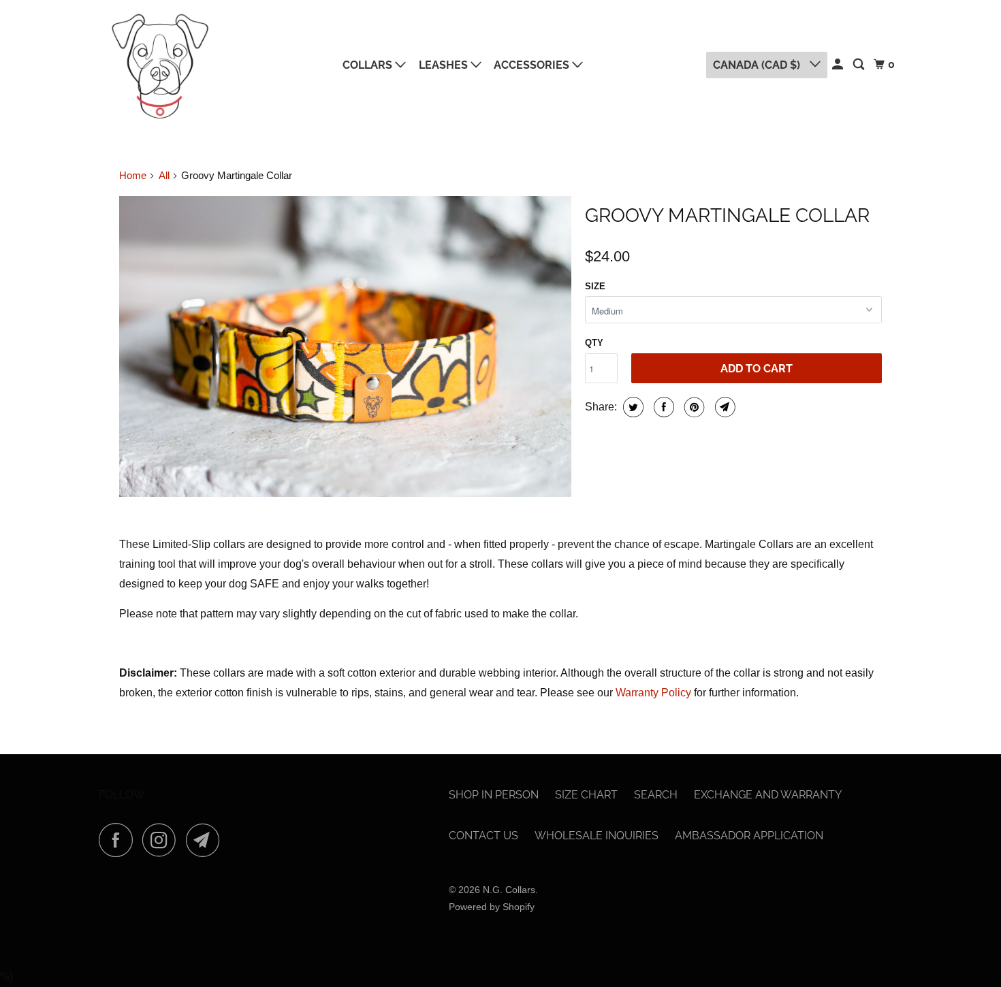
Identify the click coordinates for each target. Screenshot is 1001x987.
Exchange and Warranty (768, 794)
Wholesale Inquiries (596, 835)
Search (656, 794)
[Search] (860, 65)
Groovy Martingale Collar (727, 215)
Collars (369, 65)
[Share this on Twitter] (632, 407)
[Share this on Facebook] (662, 407)
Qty (594, 343)
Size (595, 286)
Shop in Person (494, 794)
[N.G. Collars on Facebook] (119, 840)
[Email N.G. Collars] (206, 840)
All (164, 175)
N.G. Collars (509, 889)
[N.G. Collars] (160, 65)
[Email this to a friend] (723, 407)
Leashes (445, 65)
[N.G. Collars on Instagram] (162, 840)
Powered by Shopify (492, 906)
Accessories (533, 65)
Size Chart (586, 794)
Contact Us (483, 835)
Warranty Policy (653, 692)
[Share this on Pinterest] (693, 407)
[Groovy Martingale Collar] (345, 347)
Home (132, 175)
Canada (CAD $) (758, 65)
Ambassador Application (749, 835)
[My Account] (838, 65)
